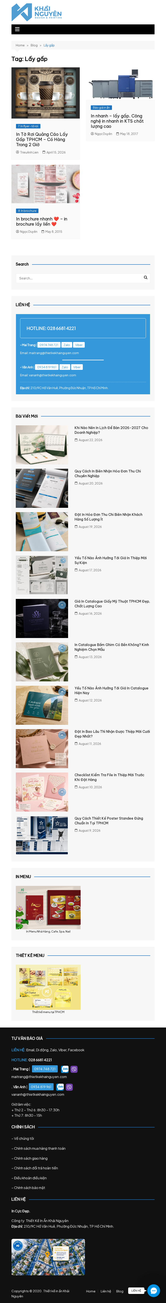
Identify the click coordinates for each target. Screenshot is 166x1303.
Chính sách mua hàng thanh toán (39, 1148)
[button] (154, 1291)
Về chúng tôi (24, 1138)
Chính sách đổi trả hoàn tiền (36, 1168)
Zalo (67, 345)
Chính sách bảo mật (29, 1187)
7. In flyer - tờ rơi (28, 126)
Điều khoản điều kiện (30, 1178)
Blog (119, 1291)
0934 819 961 (46, 367)
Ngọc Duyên (103, 134)
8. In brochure (27, 210)
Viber (79, 345)
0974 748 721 (49, 345)
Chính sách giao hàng (31, 1158)
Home (91, 1291)
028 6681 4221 (61, 328)
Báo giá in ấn (101, 107)
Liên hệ (106, 1291)
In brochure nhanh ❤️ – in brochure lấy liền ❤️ (41, 221)
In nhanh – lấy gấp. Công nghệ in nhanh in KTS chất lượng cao (117, 121)
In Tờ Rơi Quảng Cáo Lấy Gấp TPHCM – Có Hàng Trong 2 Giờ (42, 139)
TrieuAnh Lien (29, 152)
